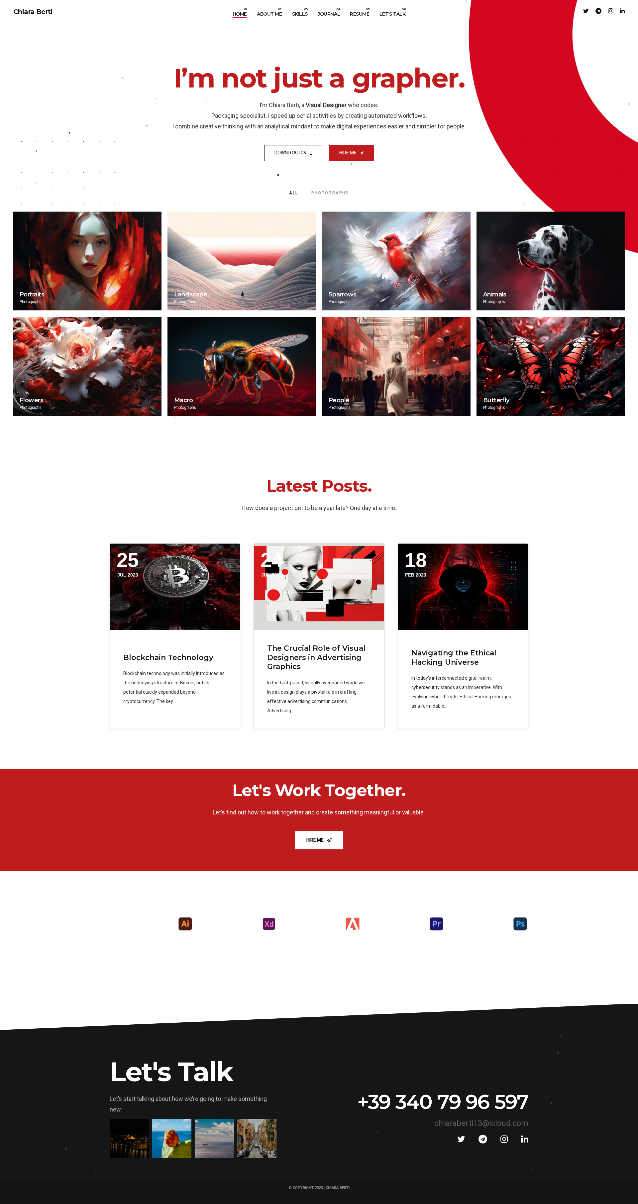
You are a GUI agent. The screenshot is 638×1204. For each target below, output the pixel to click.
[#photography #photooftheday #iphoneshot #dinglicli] (171, 1138)
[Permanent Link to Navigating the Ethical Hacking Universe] (463, 587)
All (293, 193)
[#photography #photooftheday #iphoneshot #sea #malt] (214, 1138)
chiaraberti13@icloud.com (481, 1123)
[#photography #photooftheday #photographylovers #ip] (129, 1138)
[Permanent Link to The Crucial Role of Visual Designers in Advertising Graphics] (319, 587)
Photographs (330, 193)
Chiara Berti (33, 12)
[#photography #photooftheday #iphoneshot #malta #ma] (256, 1138)
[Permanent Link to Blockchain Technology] (175, 587)
